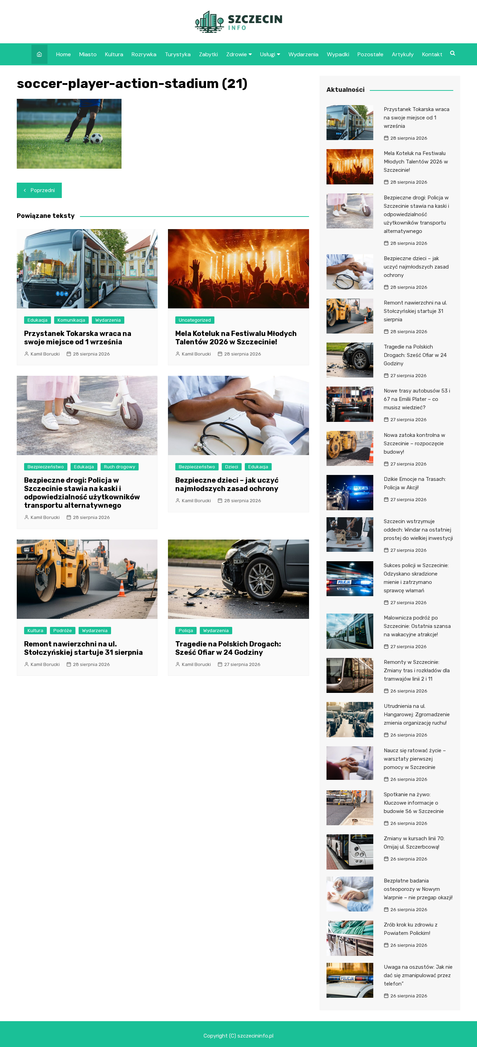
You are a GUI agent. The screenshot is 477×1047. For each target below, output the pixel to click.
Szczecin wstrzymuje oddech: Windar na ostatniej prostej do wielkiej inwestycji (418, 529)
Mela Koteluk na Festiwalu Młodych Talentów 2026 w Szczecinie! (236, 337)
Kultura (114, 54)
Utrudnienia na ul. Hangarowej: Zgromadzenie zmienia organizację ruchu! (417, 714)
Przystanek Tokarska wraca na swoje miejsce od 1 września (77, 337)
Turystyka (178, 54)
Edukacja (37, 320)
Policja (186, 630)
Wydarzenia (303, 54)
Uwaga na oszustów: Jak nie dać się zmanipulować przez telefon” (418, 975)
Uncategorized (195, 320)
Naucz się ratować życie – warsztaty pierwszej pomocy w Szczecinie (415, 758)
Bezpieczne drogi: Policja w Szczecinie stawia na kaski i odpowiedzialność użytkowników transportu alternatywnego (82, 493)
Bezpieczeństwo (46, 466)
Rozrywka (144, 54)
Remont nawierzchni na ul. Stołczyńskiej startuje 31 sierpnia (83, 648)
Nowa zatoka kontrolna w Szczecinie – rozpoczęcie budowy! (414, 443)
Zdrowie (236, 54)
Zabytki (208, 54)
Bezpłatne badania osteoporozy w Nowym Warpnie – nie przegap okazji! (418, 889)
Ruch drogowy (119, 466)
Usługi (267, 54)
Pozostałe (370, 54)
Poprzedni (43, 190)
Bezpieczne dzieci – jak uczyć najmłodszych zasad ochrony (227, 484)
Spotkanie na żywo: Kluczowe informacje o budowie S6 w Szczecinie (414, 802)
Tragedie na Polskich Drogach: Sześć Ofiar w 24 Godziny (228, 648)
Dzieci (231, 466)
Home (63, 54)
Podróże (62, 630)
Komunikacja (71, 320)
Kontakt (432, 54)
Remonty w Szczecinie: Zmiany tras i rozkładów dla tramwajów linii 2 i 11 (417, 670)
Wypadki (338, 54)
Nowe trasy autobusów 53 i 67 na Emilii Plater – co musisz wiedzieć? (417, 399)
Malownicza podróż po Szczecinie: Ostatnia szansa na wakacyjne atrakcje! (417, 626)
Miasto (88, 54)
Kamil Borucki (45, 354)
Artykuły (403, 54)
